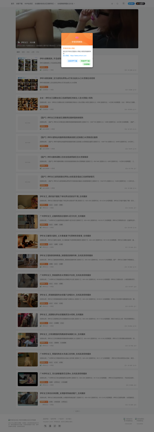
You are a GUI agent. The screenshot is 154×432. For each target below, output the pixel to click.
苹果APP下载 (85, 61)
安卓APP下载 (72, 61)
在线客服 (87, 64)
